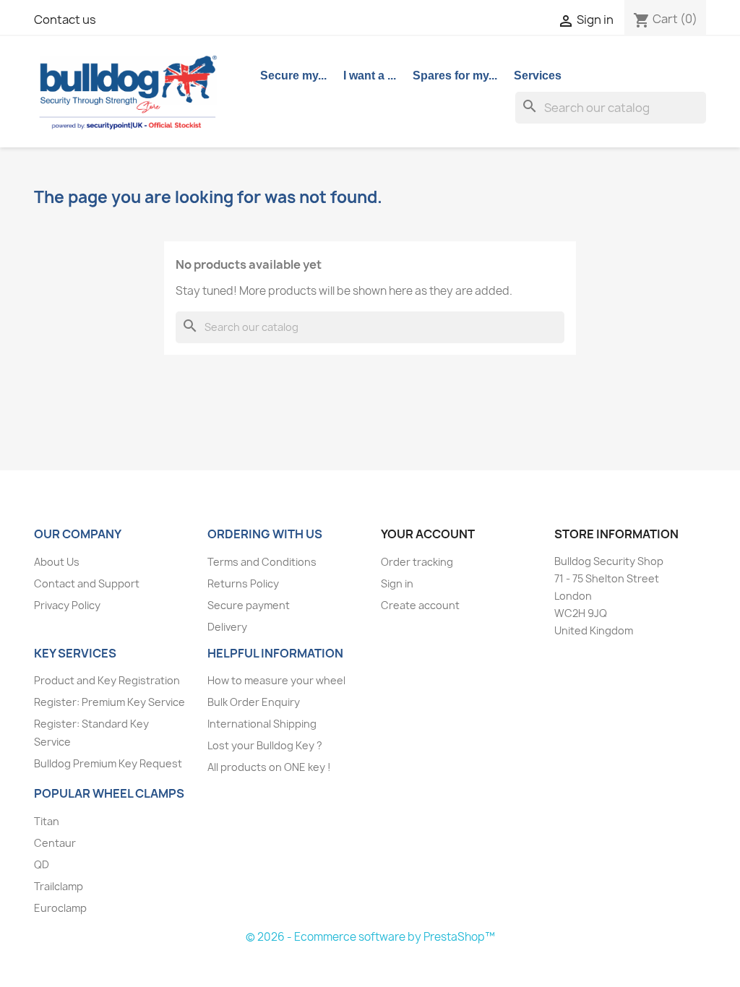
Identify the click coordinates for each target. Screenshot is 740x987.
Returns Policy (243, 583)
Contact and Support (86, 583)
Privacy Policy (67, 605)
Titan (46, 821)
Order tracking (417, 562)
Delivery (227, 627)
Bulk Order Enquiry (253, 702)
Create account (420, 605)
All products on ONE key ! (269, 767)
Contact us (65, 19)
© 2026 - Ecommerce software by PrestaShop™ (370, 936)
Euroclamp (60, 908)
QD (41, 864)
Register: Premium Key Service (109, 702)
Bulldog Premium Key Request (108, 763)
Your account (428, 534)
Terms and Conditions (262, 562)
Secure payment (248, 605)
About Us (56, 562)
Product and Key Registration (107, 680)
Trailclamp (58, 886)
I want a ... (369, 75)
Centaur (55, 843)
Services (538, 75)
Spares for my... (455, 75)
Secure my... (293, 75)
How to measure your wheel (276, 680)
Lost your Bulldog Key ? (264, 745)
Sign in (397, 583)
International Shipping (262, 723)
